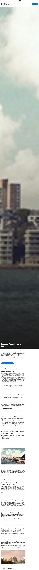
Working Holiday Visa (12, 420)
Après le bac (4, 3)
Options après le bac (7, 6)
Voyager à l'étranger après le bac (25, 6)
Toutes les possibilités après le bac (5, 4)
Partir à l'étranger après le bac (15, 6)
